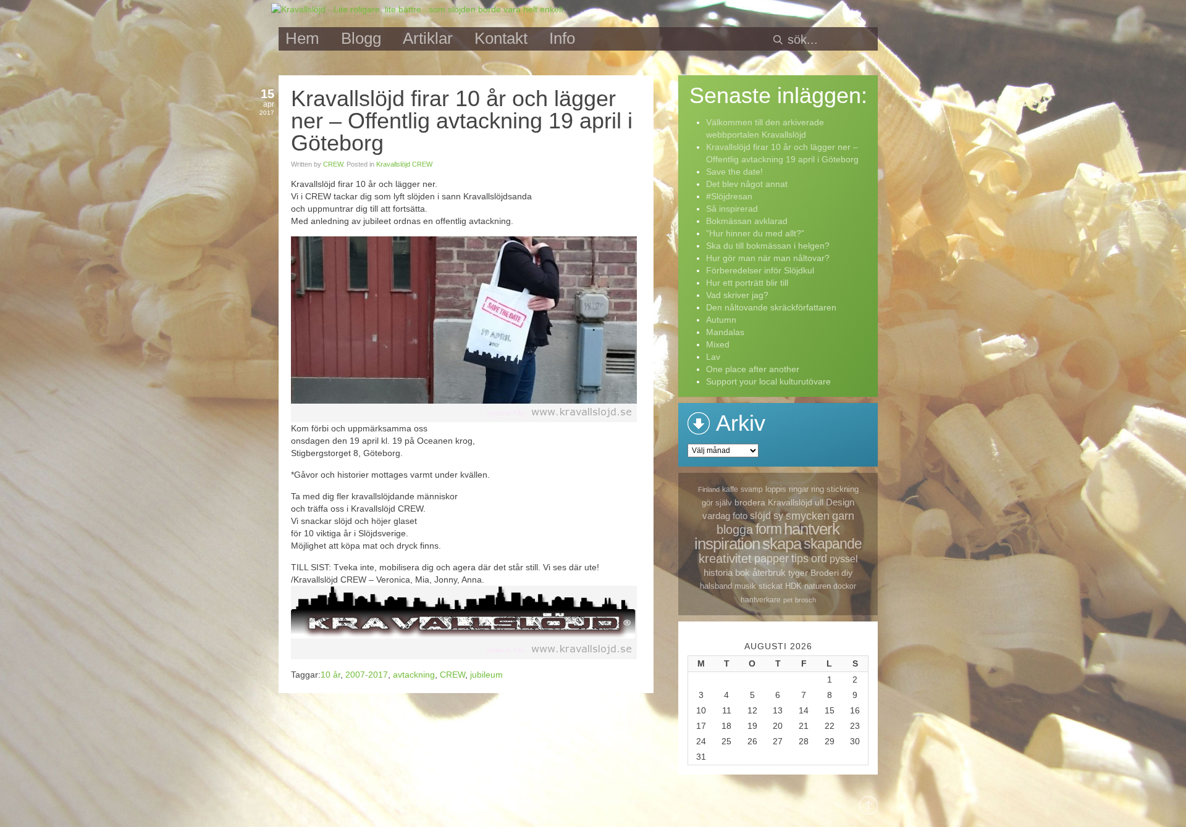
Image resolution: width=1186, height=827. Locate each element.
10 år (330, 674)
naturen (817, 586)
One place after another (752, 369)
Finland (709, 489)
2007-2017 (366, 674)
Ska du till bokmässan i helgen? (768, 246)
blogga (735, 529)
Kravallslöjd (790, 502)
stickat (771, 586)
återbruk (769, 572)
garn (843, 516)
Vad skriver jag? (737, 295)
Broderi (824, 573)
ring (817, 489)
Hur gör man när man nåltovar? (768, 258)
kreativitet (725, 558)
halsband (716, 586)
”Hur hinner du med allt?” (755, 233)
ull (819, 502)
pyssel (844, 559)
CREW (333, 164)
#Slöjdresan (729, 196)
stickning (842, 489)
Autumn (721, 320)
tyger (798, 573)
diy (846, 573)
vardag (716, 515)
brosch (805, 600)
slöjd (760, 515)
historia (718, 572)
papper (771, 558)
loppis (775, 489)
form (768, 529)
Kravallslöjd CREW (404, 164)
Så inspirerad (732, 209)
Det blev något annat (747, 184)
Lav (713, 357)
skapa (781, 543)
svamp (752, 489)
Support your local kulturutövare (768, 381)
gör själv (717, 502)
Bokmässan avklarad (747, 221)
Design (840, 502)
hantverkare (761, 600)
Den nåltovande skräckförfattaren (771, 307)
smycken (808, 516)
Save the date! (734, 172)
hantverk (811, 529)
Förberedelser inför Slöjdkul (760, 270)
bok (742, 572)
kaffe (730, 489)
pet (788, 600)
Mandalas (725, 332)
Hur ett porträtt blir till (747, 283)
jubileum (486, 674)
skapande (833, 544)
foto (740, 515)
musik (745, 586)
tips (800, 558)
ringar (799, 489)
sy (778, 515)
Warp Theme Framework (599, 802)
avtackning (414, 674)
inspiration (727, 543)
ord (819, 558)
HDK (793, 586)
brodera (749, 502)
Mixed (718, 344)
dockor (844, 586)
